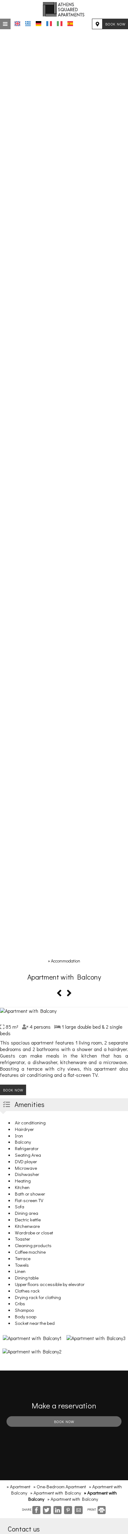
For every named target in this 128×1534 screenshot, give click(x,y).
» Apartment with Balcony (55, 1493)
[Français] (49, 24)
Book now (115, 23)
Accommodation (65, 961)
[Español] (70, 24)
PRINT (92, 1510)
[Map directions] (97, 24)
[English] (17, 24)
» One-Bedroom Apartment (59, 1486)
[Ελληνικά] (28, 24)
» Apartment (18, 1486)
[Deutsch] (38, 24)
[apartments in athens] (63, 8)
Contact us (24, 1528)
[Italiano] (59, 24)
